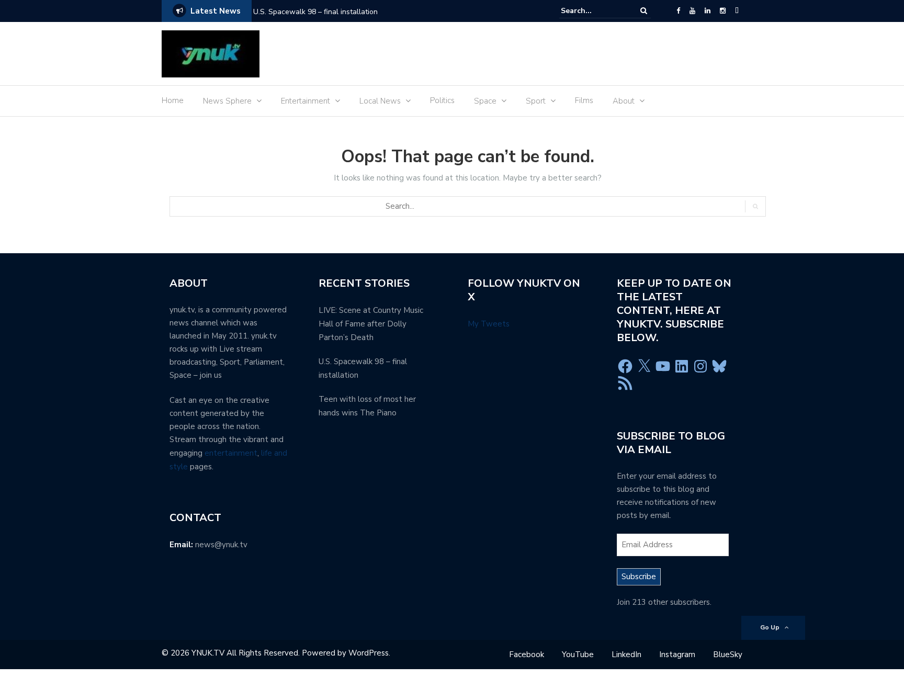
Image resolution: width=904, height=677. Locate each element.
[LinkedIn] (707, 11)
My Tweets (489, 324)
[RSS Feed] (625, 383)
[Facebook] (678, 11)
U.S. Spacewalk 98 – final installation (315, 12)
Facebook (526, 654)
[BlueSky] (736, 11)
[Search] (643, 11)
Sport (536, 101)
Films (584, 100)
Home (173, 100)
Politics (442, 100)
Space (485, 101)
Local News (380, 101)
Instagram (677, 654)
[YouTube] (692, 11)
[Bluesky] (719, 366)
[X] (644, 366)
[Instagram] (722, 11)
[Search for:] (592, 11)
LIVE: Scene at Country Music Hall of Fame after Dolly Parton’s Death (371, 324)
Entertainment (305, 101)
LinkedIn (626, 654)
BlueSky (727, 654)
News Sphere (227, 101)
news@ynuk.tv (221, 544)
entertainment (231, 453)
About (624, 101)
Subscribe (639, 576)
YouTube (578, 654)
